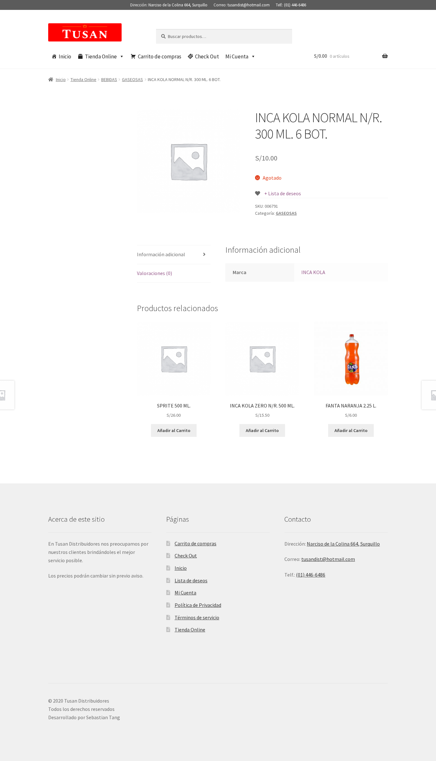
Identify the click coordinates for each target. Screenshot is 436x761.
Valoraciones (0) (154, 273)
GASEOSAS (132, 79)
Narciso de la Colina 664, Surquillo (177, 5)
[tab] (174, 254)
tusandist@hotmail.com (249, 5)
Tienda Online (101, 56)
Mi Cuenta (236, 56)
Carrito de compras (159, 56)
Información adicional (161, 254)
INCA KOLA (313, 272)
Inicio (65, 56)
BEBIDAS (109, 79)
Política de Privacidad (198, 605)
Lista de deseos (191, 580)
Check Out (207, 56)
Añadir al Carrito (173, 430)
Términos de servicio (197, 617)
